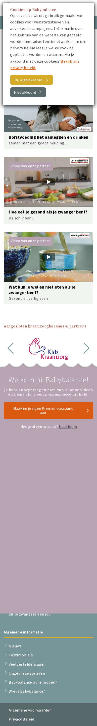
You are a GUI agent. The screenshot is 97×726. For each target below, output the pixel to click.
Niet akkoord (25, 92)
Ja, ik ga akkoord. (28, 79)
